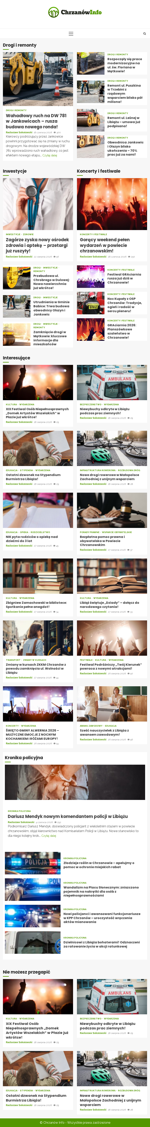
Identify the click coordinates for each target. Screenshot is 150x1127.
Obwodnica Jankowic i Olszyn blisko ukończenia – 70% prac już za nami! (90, 146)
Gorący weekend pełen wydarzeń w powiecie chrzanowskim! (112, 204)
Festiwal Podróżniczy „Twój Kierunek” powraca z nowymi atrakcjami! (112, 638)
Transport (13, 660)
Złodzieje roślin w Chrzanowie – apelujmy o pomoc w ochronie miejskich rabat (33, 863)
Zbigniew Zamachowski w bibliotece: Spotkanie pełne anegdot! (38, 576)
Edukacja (12, 470)
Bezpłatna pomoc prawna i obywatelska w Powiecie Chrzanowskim (112, 510)
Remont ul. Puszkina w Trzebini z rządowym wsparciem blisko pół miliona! (90, 92)
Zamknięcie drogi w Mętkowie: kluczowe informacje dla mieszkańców (16, 334)
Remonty (39, 271)
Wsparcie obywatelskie (117, 532)
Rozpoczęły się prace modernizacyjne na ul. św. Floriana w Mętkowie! (90, 63)
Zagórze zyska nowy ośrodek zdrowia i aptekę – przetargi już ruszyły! (38, 204)
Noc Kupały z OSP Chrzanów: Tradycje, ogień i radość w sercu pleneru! (90, 303)
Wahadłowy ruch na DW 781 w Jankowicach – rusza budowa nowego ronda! (38, 79)
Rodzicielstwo (40, 532)
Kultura (11, 404)
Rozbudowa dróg (129, 470)
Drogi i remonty (16, 110)
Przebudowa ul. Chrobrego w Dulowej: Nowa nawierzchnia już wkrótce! (16, 278)
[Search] (144, 33)
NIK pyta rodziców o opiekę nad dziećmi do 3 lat (38, 510)
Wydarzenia (26, 404)
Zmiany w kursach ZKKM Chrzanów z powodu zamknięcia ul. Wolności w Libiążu (38, 638)
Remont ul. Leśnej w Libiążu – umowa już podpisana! (90, 120)
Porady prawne (90, 532)
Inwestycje (13, 234)
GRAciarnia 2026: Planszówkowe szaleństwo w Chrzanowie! (90, 329)
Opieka (24, 532)
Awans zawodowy (91, 726)
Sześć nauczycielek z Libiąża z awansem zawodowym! (112, 704)
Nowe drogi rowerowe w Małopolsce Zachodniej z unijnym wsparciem (112, 448)
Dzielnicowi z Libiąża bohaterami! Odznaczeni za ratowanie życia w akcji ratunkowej (33, 942)
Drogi (37, 268)
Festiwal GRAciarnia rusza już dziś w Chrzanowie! (90, 276)
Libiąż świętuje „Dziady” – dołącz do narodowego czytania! (112, 576)
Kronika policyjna (19, 811)
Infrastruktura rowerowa (98, 470)
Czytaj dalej (49, 155)
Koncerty (12, 726)
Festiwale (86, 660)
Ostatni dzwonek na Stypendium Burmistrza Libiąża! (38, 448)
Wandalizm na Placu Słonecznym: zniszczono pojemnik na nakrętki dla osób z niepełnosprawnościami (33, 889)
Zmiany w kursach (34, 660)
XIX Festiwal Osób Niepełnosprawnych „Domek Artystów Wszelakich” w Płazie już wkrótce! (38, 382)
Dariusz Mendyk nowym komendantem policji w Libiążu (75, 782)
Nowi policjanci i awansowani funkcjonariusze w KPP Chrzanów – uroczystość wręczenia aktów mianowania (33, 916)
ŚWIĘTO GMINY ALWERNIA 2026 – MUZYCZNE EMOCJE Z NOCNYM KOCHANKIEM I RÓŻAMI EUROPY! (38, 704)
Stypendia (26, 470)
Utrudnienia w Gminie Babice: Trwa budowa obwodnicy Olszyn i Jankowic (16, 306)
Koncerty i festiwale (93, 234)
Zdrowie (28, 234)
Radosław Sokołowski (19, 132)
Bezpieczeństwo (91, 404)
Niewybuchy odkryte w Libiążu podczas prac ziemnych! (112, 382)
